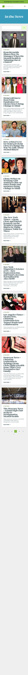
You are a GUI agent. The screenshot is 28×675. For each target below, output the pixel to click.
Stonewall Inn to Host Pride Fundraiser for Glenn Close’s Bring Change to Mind (13, 101)
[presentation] (14, 39)
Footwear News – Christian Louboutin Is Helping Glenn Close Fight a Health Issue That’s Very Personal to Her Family (13, 364)
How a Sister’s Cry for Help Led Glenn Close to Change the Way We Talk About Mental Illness (13, 145)
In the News (6, 49)
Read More (7, 71)
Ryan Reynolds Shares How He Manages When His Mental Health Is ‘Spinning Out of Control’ (13, 57)
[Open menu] (24, 6)
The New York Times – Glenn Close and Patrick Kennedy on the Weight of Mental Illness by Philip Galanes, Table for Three (12, 224)
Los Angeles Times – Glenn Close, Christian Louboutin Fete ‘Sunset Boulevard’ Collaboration (13, 319)
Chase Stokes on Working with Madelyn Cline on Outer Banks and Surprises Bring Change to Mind (12, 183)
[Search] (24, 28)
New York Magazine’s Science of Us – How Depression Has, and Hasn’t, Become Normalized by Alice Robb (13, 272)
